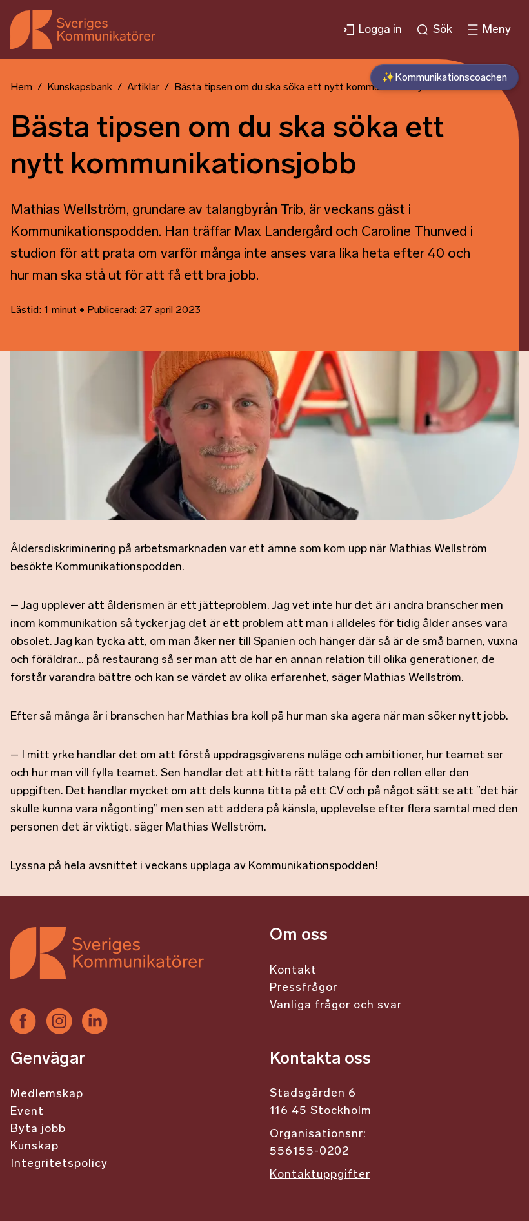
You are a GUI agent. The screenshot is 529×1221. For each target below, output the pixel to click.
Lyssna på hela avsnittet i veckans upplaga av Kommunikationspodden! (194, 866)
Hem (21, 87)
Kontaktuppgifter (320, 1175)
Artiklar (143, 87)
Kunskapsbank (79, 87)
